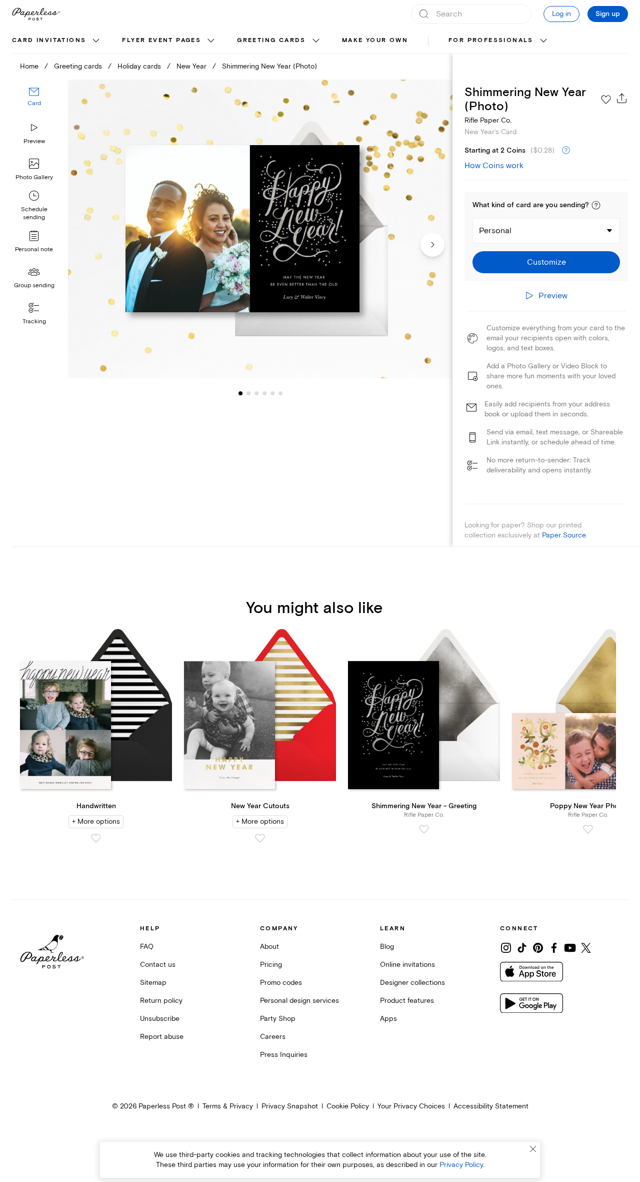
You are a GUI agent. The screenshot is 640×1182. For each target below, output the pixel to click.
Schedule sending (34, 213)
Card (34, 104)
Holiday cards (139, 66)
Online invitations (407, 964)
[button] (596, 205)
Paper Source (564, 535)
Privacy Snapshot (290, 1106)
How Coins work (494, 166)
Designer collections (412, 982)
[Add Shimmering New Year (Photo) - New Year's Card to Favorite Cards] (606, 100)
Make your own (375, 40)
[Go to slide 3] (248, 393)
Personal (495, 231)
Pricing (271, 964)
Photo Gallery (34, 177)
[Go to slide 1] (240, 393)
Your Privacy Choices (411, 1106)
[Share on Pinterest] (538, 948)
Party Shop (278, 1018)
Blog (387, 946)
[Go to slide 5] (264, 393)
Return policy (161, 1000)
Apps (388, 1018)
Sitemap (153, 982)
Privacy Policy (461, 1164)
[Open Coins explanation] (566, 151)
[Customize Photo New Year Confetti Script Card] (260, 229)
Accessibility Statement (491, 1106)
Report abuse (162, 1036)
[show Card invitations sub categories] (96, 41)
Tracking (34, 321)
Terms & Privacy (227, 1106)
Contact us (158, 964)
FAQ (147, 946)
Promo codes (281, 982)
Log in (561, 14)
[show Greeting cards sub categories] (316, 41)
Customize (546, 262)
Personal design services (299, 1000)
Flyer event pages (161, 40)
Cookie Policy (347, 1106)
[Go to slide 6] (272, 393)
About (269, 946)
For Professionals (491, 40)
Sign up (608, 14)
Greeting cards (271, 40)
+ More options (96, 821)
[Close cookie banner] (533, 1149)
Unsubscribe (160, 1018)
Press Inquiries (284, 1054)
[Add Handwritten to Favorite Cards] (96, 838)
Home (29, 66)
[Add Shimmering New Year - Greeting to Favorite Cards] (424, 829)
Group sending (34, 285)
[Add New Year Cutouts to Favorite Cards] (260, 838)
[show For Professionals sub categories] (544, 41)
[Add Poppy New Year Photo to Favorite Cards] (588, 829)
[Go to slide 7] (280, 393)
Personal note (34, 249)
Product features (407, 1000)
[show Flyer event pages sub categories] (211, 41)
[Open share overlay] (622, 98)
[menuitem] (57, 41)
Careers (273, 1036)
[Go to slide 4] (256, 393)
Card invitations (49, 40)
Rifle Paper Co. (488, 120)
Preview (34, 141)
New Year (191, 66)
